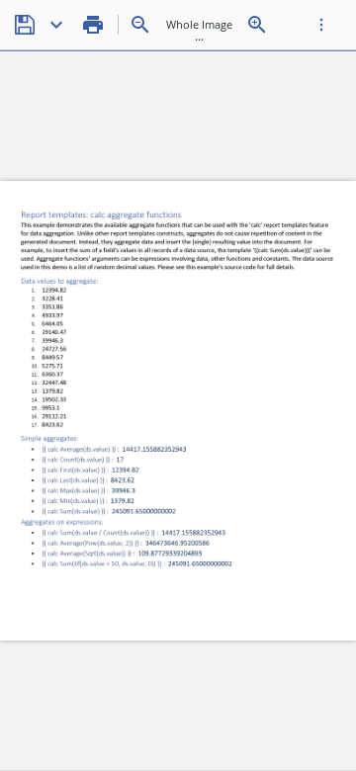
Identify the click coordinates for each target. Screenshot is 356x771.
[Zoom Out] (140, 24)
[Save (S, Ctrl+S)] (24, 24)
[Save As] (56, 24)
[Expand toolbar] (321, 24)
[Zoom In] (257, 24)
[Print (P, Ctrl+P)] (93, 24)
